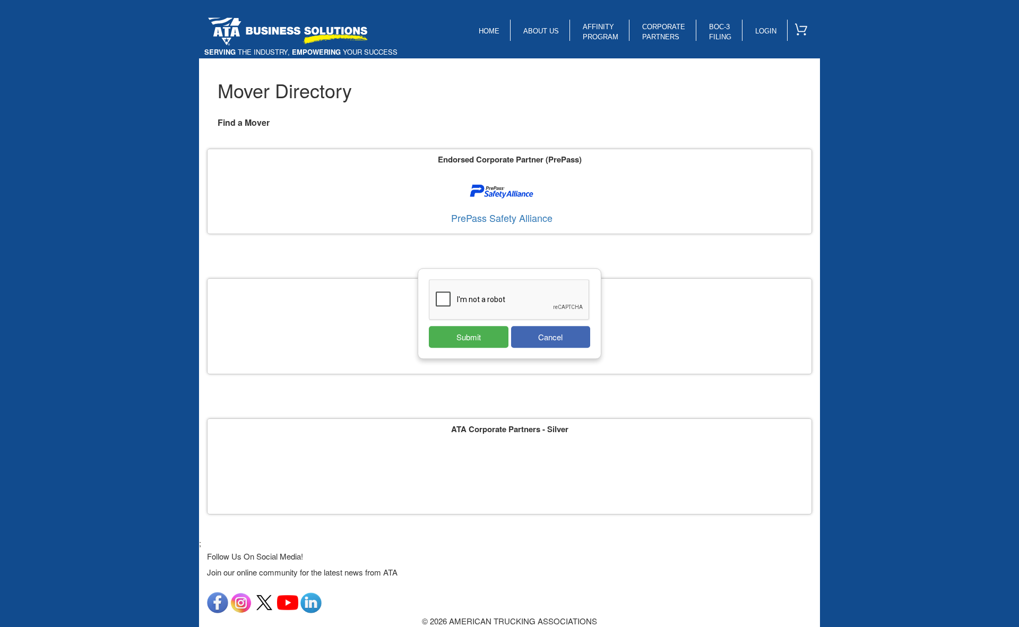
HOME (489, 31)
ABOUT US (541, 31)
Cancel (550, 336)
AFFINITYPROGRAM (600, 32)
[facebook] (217, 601)
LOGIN (765, 31)
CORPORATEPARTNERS (663, 32)
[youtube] (287, 601)
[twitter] (264, 601)
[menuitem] (805, 27)
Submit (468, 336)
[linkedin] (311, 601)
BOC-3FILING (720, 32)
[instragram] (241, 601)
